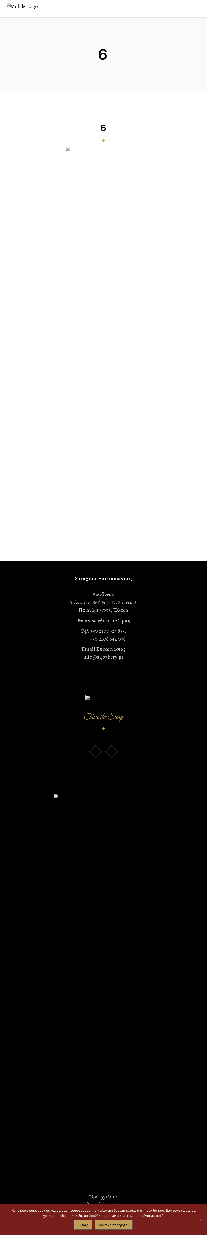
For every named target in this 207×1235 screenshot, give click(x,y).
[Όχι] (200, 1219)
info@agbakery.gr (103, 657)
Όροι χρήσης (103, 1196)
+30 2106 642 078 (104, 638)
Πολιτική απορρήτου (114, 1225)
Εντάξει (83, 1225)
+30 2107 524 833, (108, 630)
